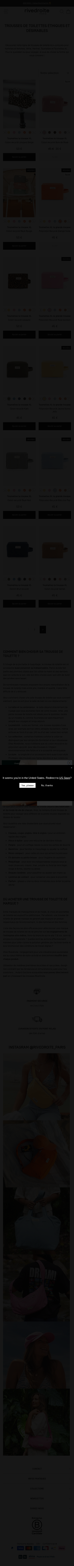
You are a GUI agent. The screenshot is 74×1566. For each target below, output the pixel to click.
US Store (64, 777)
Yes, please (27, 785)
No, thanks (47, 785)
